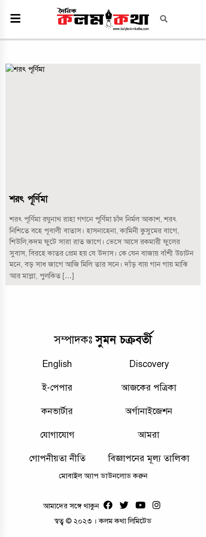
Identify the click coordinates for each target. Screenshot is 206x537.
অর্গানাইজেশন (149, 411)
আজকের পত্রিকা (149, 387)
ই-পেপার (57, 387)
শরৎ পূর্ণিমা (29, 199)
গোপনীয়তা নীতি (57, 458)
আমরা (149, 434)
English (57, 364)
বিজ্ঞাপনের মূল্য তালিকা (149, 458)
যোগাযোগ (57, 434)
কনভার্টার (57, 411)
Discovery (149, 364)
